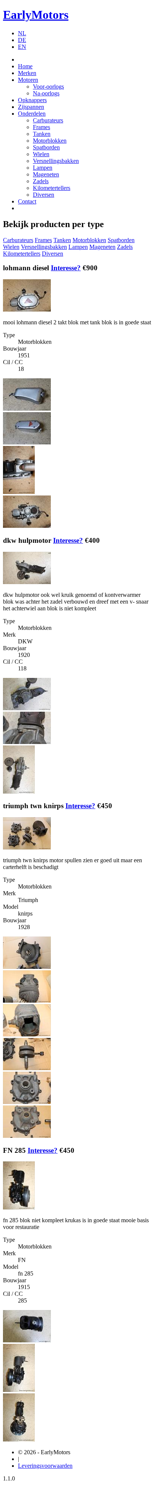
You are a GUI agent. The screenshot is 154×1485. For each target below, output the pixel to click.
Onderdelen (32, 113)
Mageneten (46, 174)
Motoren (28, 80)
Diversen (43, 194)
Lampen (42, 167)
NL (22, 33)
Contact (27, 201)
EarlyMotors (35, 14)
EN (22, 47)
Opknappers (32, 100)
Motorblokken (50, 140)
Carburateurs (48, 120)
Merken (27, 73)
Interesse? (66, 268)
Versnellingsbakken (56, 161)
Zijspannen (31, 107)
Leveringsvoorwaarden (45, 1465)
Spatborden (46, 147)
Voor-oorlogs (48, 86)
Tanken (41, 134)
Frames (41, 127)
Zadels (41, 181)
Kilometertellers (51, 188)
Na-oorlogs (46, 93)
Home (25, 66)
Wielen (41, 154)
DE (22, 40)
